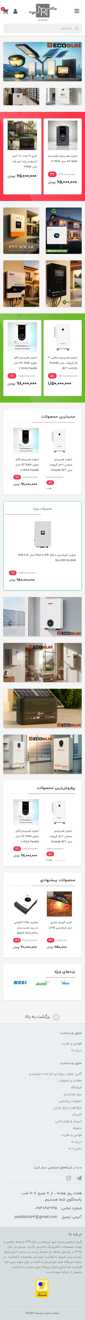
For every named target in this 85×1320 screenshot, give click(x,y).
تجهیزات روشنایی (70, 1101)
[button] (8, 11)
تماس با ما (75, 1149)
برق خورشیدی (72, 1094)
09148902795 (46, 1208)
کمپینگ (77, 1114)
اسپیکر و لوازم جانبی (68, 1121)
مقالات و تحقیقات (70, 1081)
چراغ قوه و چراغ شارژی (67, 1108)
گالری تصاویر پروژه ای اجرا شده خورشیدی (55, 1074)
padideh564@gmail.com (36, 1217)
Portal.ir (30, 1313)
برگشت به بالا (38, 1017)
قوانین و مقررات (71, 1043)
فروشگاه (76, 1087)
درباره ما (76, 1050)
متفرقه (77, 1128)
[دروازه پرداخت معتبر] (42, 1288)
